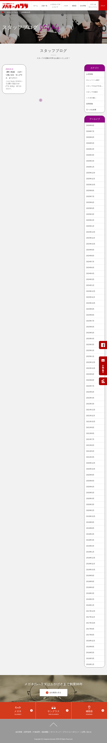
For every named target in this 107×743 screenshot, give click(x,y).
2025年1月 (90, 226)
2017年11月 (90, 617)
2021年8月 (90, 433)
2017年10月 (90, 623)
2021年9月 (90, 427)
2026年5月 (90, 143)
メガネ (66, 6)
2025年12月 (90, 173)
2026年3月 (90, 155)
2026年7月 (90, 131)
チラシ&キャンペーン (93, 6)
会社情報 (83, 6)
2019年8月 (90, 528)
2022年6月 (90, 392)
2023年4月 (90, 338)
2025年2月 (90, 220)
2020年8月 (90, 481)
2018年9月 (90, 575)
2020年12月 (90, 463)
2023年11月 (90, 297)
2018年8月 (90, 581)
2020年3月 (90, 504)
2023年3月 (90, 344)
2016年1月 (90, 664)
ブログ (103, 6)
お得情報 (89, 74)
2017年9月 (90, 629)
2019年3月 (90, 540)
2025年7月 (90, 196)
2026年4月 (90, 149)
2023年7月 (90, 321)
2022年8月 (90, 380)
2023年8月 (90, 315)
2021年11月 (90, 415)
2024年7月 (90, 261)
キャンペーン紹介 (93, 80)
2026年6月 (90, 137)
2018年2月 (90, 599)
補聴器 (74, 6)
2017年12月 (90, 611)
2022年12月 (90, 362)
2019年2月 (90, 546)
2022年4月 (90, 398)
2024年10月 (90, 244)
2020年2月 (90, 510)
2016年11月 (90, 641)
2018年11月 (90, 564)
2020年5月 (90, 492)
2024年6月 (90, 267)
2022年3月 (90, 404)
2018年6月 (90, 587)
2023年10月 (90, 303)
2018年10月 (90, 569)
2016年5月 (90, 652)
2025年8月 (90, 190)
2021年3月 (90, 457)
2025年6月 (90, 202)
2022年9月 (90, 374)
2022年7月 (90, 386)
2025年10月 (90, 184)
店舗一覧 (44, 6)
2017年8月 (90, 635)
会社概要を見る (55, 692)
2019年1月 (90, 552)
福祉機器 (45, 732)
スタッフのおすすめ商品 (95, 86)
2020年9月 (90, 475)
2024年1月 (90, 285)
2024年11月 (90, 238)
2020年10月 (90, 469)
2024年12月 (90, 232)
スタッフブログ (12, 12)
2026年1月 (90, 167)
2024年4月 (90, 273)
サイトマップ (56, 732)
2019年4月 (90, 534)
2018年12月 (90, 558)
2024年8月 (90, 256)
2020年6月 (90, 487)
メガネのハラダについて (55, 6)
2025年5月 (90, 208)
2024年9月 (90, 250)
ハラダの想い (91, 98)
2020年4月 (90, 498)
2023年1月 (90, 356)
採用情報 (89, 104)
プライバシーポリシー (71, 732)
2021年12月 (90, 410)
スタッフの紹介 (92, 92)
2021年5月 (90, 451)
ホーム (35, 6)
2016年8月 (90, 647)
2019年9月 (90, 522)
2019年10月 (90, 516)
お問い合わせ (87, 732)
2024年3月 (90, 279)
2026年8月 (90, 125)
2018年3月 (90, 593)
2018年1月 (90, 605)
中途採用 (36, 732)
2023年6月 (90, 327)
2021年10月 (90, 421)
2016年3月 (90, 658)
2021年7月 (90, 439)
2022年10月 (90, 368)
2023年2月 (90, 350)
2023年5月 (90, 333)
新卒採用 (27, 732)
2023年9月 (90, 309)
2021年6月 (90, 445)
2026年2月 (90, 161)
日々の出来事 (91, 110)
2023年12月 (90, 291)
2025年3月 (90, 214)
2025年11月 (90, 179)
